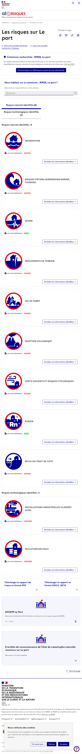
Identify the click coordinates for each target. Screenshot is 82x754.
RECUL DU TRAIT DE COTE (39, 461)
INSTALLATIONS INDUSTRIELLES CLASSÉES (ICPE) (48, 509)
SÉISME (29, 221)
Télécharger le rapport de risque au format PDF (17, 584)
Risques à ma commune (19, 23)
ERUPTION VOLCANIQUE (38, 341)
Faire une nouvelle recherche (15, 45)
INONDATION (32, 140)
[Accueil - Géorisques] (17, 13)
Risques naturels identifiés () (21, 105)
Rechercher (73, 3)
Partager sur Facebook (60, 35)
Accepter (63, 744)
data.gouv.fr (53, 719)
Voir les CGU (69, 64)
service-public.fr (21, 719)
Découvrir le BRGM (48, 714)
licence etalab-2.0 (45, 751)
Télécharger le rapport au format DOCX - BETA (58, 584)
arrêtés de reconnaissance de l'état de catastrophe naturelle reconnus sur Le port (40, 648)
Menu (79, 3)
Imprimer (78, 35)
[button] (76, 749)
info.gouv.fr (6, 719)
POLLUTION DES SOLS (37, 549)
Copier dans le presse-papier (72, 35)
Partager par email (66, 35)
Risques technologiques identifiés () (21, 113)
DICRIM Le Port (14, 612)
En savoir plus (37, 744)
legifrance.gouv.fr (37, 719)
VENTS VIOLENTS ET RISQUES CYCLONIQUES (49, 381)
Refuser (52, 744)
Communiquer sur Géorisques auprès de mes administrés (41, 70)
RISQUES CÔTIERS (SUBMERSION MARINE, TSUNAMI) (47, 181)
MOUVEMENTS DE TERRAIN (40, 261)
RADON (29, 421)
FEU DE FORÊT (32, 301)
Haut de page (74, 671)
